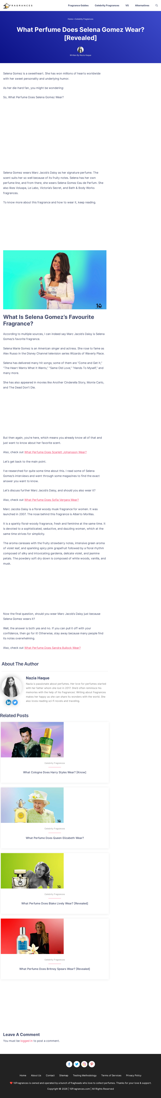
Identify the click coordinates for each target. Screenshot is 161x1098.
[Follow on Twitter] (15, 702)
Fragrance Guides (78, 5)
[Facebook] (69, 1064)
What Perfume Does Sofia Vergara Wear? (51, 499)
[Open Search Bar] (156, 5)
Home (70, 19)
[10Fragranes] (18, 5)
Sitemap (63, 1075)
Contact (50, 1075)
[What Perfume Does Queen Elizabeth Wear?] (55, 805)
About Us (36, 1075)
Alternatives (142, 5)
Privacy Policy (133, 1075)
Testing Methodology (85, 1075)
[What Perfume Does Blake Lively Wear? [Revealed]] (55, 871)
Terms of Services (111, 1075)
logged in (26, 1040)
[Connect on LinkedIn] (8, 702)
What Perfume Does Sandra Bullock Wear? (52, 647)
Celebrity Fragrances (107, 5)
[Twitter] (77, 1064)
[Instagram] (84, 1064)
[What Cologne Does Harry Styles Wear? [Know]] (55, 739)
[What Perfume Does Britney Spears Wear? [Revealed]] (55, 936)
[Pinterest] (92, 1064)
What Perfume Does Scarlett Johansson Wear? (55, 452)
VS (127, 5)
